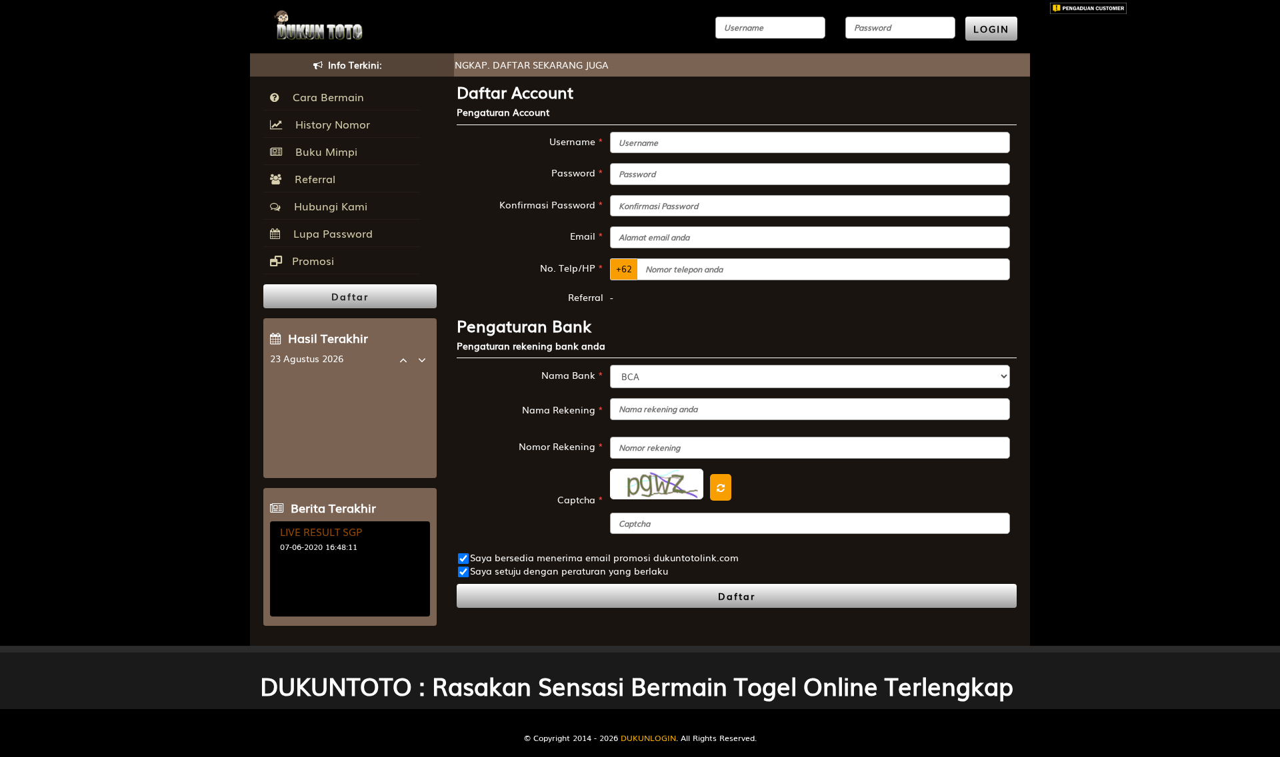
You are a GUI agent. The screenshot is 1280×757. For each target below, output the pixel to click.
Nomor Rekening (561, 446)
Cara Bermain (325, 97)
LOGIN (991, 28)
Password (577, 172)
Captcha (580, 499)
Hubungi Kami (327, 206)
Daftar (736, 596)
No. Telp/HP (571, 267)
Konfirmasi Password (551, 204)
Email (586, 235)
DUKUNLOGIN (648, 738)
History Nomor (329, 124)
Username (576, 141)
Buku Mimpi (323, 151)
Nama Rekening (562, 409)
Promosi (311, 260)
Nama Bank (572, 374)
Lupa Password (330, 233)
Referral (311, 178)
